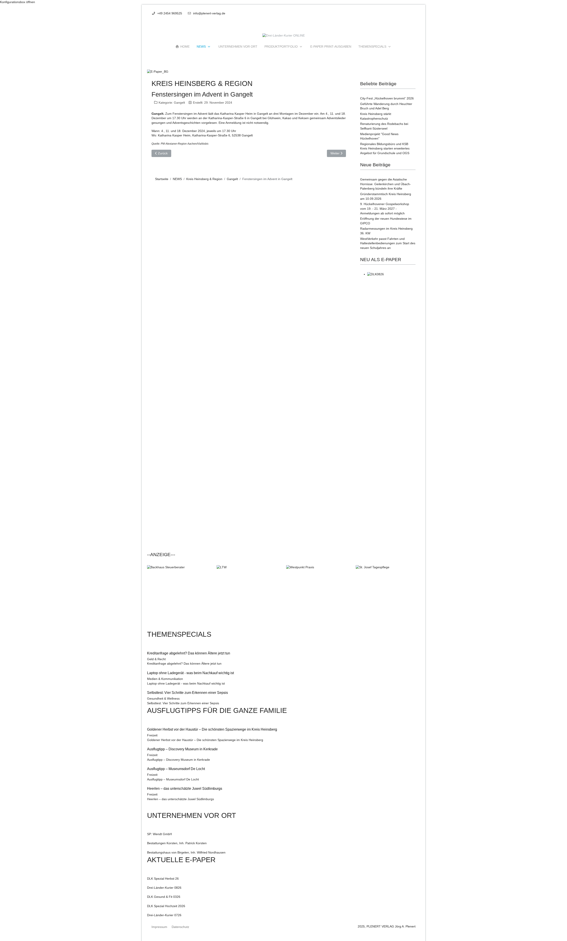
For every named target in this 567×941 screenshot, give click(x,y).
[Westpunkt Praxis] (318, 597)
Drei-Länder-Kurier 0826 (164, 887)
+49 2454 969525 (169, 13)
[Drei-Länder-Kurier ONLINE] (283, 35)
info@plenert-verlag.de (209, 13)
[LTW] (249, 597)
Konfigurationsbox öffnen (17, 2)
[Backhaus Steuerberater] (179, 597)
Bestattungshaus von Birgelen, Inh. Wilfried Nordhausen (186, 852)
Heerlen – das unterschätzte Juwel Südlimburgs (180, 799)
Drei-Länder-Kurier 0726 (164, 915)
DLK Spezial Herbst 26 (163, 878)
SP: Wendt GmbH (159, 834)
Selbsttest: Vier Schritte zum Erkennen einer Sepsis (183, 703)
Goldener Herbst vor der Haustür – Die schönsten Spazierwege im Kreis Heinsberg (205, 740)
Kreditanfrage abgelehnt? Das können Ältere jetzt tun (184, 663)
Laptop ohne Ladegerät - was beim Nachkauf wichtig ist (186, 683)
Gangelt (179, 102)
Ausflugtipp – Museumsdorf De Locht (173, 779)
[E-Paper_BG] (157, 71)
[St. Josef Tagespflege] (388, 597)
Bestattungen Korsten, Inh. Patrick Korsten (177, 843)
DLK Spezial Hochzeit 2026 (166, 906)
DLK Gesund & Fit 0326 (163, 896)
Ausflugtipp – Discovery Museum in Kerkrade (178, 759)
